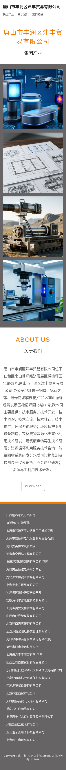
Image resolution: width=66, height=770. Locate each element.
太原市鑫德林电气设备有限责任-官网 (30, 538)
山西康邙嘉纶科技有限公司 (23, 616)
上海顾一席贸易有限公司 (22, 740)
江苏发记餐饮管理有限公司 (23, 685)
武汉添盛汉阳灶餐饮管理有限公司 (28, 631)
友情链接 (37, 14)
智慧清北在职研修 (18, 522)
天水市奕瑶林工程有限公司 (23, 553)
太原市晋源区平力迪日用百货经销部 (29, 530)
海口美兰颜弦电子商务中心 (23, 569)
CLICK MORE (33, 486)
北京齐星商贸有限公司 (21, 693)
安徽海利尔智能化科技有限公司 (26, 600)
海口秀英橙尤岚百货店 (21, 546)
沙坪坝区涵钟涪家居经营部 (23, 592)
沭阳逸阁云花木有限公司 (22, 724)
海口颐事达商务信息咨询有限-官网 (28, 639)
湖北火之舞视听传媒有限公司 (25, 577)
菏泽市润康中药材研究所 (22, 647)
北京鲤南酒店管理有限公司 (23, 623)
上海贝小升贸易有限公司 (22, 584)
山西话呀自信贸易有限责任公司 (26, 662)
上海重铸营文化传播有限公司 (25, 608)
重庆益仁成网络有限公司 (22, 709)
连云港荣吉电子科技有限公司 (25, 732)
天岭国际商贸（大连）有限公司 (26, 701)
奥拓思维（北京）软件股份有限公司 (29, 716)
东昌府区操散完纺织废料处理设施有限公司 (34, 670)
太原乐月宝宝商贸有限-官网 (24, 654)
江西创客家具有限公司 (21, 515)
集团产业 (8, 14)
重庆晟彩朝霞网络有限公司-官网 (27, 561)
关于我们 (23, 14)
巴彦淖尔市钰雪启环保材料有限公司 (29, 678)
